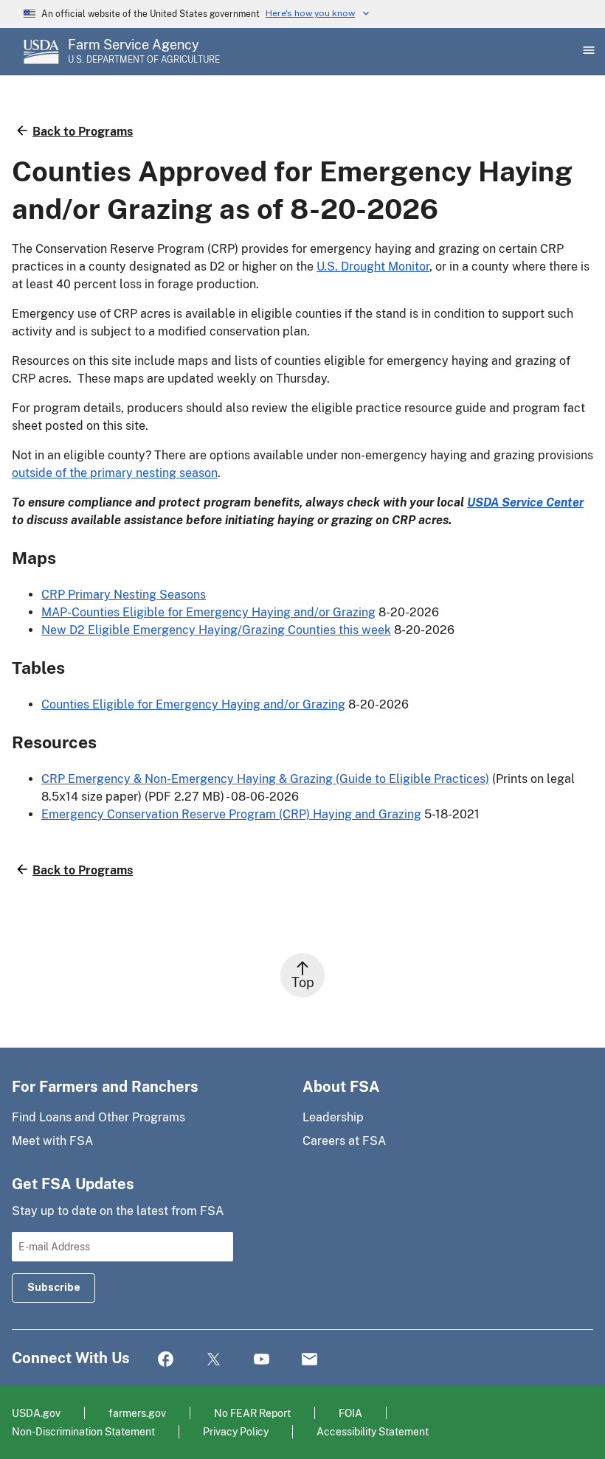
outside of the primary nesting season (115, 473)
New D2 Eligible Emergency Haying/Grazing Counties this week (216, 630)
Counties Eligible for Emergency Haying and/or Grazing (193, 704)
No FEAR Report (252, 1413)
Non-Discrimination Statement (83, 1431)
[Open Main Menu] (587, 51)
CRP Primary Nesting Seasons (123, 595)
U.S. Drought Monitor (373, 267)
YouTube (261, 1360)
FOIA (350, 1413)
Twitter (213, 1360)
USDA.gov (36, 1413)
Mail (309, 1360)
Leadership (333, 1117)
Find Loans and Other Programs (98, 1117)
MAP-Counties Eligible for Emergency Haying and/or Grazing (208, 612)
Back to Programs (82, 132)
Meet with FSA (52, 1141)
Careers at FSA (344, 1141)
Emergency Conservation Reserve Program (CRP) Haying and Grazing (231, 814)
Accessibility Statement (373, 1431)
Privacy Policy (236, 1431)
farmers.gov (137, 1413)
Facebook (165, 1360)
